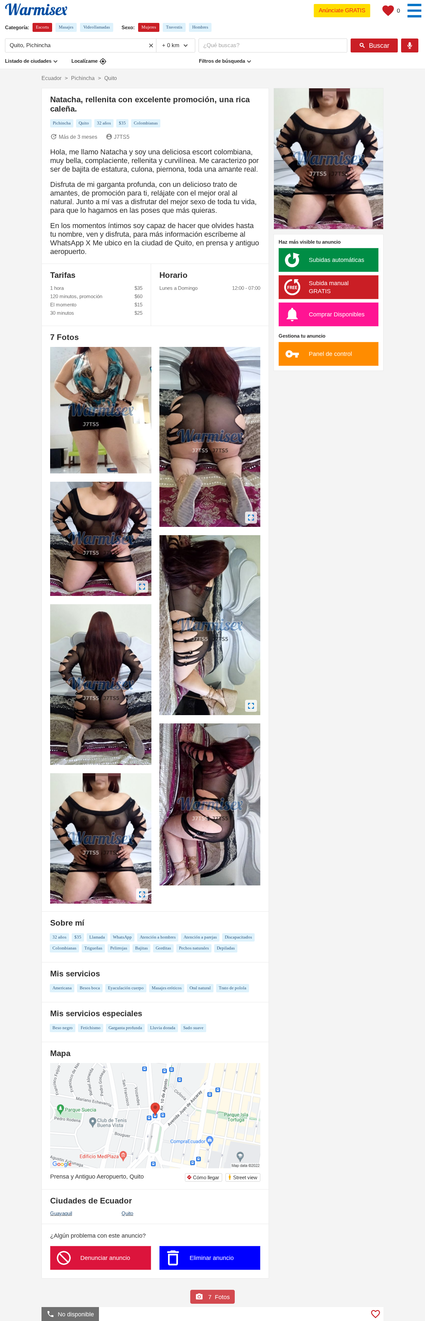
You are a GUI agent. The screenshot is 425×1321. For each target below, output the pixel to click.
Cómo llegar (203, 1177)
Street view (242, 1177)
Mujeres (148, 27)
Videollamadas (96, 27)
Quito (127, 1213)
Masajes (66, 27)
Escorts (42, 27)
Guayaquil (61, 1213)
